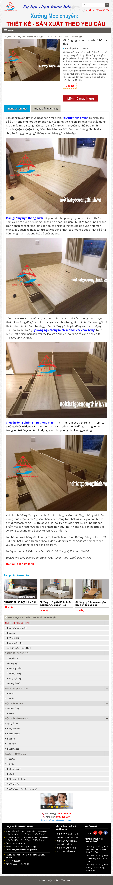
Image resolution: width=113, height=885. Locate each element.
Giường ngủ (77, 36)
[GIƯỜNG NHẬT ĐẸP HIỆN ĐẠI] (20, 588)
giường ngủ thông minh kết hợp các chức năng (64, 330)
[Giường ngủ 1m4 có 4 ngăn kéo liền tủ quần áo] (92, 588)
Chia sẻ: (88, 833)
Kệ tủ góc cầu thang (16, 779)
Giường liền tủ (13, 683)
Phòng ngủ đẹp (14, 678)
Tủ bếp (10, 698)
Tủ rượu (11, 758)
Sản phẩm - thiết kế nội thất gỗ (30, 36)
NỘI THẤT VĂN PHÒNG (16, 718)
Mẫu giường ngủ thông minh (24, 218)
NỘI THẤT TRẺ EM (14, 703)
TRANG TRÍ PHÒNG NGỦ (57, 36)
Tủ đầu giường (14, 673)
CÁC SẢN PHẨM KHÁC (15, 753)
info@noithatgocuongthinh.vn (24, 849)
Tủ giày (10, 763)
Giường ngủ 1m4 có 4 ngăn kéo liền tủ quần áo (90, 603)
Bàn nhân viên (13, 733)
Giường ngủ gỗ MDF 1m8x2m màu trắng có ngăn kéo (56, 603)
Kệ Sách (10, 773)
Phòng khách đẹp (15, 643)
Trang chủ (8, 36)
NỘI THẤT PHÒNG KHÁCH (18, 622)
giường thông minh (75, 117)
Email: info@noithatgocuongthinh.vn (56, 820)
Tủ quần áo (12, 658)
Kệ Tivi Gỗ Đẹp (14, 638)
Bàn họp (11, 738)
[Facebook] (105, 833)
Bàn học (11, 713)
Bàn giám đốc (13, 728)
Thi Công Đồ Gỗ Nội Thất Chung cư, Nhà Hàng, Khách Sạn (97, 867)
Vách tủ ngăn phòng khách (19, 648)
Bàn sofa (11, 633)
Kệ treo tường (14, 768)
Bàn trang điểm (14, 668)
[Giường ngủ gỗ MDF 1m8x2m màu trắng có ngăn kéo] (56, 588)
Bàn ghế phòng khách (17, 628)
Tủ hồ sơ (11, 743)
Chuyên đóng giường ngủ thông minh (30, 422)
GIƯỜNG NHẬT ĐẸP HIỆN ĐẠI (20, 602)
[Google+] (100, 833)
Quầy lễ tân (12, 723)
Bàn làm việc (13, 748)
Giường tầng (13, 708)
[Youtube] (94, 833)
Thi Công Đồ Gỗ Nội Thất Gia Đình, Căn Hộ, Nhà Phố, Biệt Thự (97, 849)
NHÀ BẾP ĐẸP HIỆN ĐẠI (16, 688)
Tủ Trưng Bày (13, 784)
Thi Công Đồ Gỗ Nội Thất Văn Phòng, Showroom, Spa (97, 858)
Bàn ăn (10, 693)
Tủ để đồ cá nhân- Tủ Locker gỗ (22, 789)
